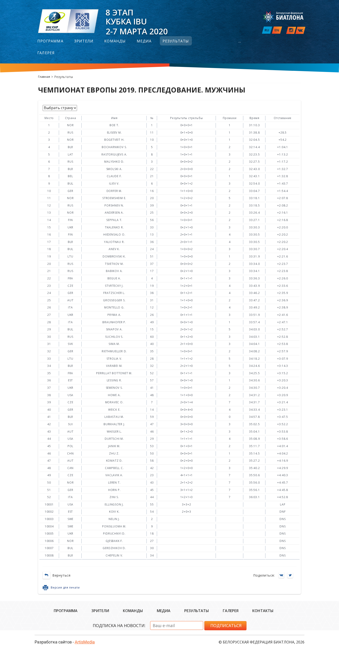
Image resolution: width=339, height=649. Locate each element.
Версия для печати (65, 587)
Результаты (176, 41)
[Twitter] (291, 575)
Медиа (144, 41)
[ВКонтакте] (282, 575)
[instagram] (291, 30)
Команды (115, 41)
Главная (44, 77)
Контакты (263, 610)
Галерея (46, 53)
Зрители (83, 41)
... (239, 41)
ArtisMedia (85, 642)
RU (267, 30)
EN (276, 30)
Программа (50, 41)
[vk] (300, 30)
